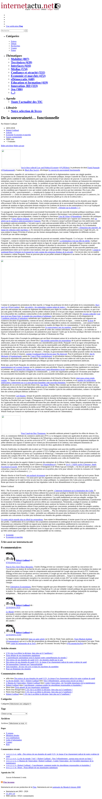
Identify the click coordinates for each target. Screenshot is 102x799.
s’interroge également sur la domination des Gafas (73, 491)
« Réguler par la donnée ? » (68, 208)
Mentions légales (12, 735)
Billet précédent (7, 146)
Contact (9, 742)
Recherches (15, 46)
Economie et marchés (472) (28, 75)
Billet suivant (19, 146)
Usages (14, 48)
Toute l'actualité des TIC (27, 101)
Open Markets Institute (83, 639)
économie (10, 135)
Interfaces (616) (21, 65)
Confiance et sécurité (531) (28, 72)
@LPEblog (64, 168)
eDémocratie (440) (22, 79)
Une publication (14, 26)
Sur (44, 385)
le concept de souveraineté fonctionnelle (64, 170)
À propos (9, 733)
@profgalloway (49, 464)
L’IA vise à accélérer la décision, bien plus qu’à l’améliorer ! (29, 653)
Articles (9, 132)
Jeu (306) (17, 89)
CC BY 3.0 (10, 794)
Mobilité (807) (20, 59)
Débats (13, 44)
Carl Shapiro (21, 396)
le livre (90, 321)
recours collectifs (89, 314)
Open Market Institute (20, 219)
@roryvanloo (14, 307)
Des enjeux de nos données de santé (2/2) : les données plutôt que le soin (34, 660)
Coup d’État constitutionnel (41, 356)
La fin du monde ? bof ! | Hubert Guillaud (22, 681)
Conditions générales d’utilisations (14, 318)
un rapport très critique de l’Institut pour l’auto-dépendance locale (39, 369)
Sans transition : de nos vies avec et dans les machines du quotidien (32, 667)
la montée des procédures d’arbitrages (36, 316)
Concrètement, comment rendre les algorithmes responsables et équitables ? (52, 685)
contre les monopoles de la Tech (23, 643)
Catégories (5, 704)
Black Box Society (32, 170)
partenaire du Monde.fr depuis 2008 (66, 787)
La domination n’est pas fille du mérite (75, 241)
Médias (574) (19, 69)
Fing (34, 787)
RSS (8, 744)
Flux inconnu (8, 782)
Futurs (13, 50)
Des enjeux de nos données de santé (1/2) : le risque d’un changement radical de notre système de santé (46, 662)
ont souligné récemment (35, 475)
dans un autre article (37, 639)
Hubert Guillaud (12, 130)
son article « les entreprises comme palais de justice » (45, 307)
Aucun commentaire (14, 137)
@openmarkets (12, 641)
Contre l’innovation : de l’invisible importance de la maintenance (70, 683)
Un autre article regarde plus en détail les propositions (22, 519)
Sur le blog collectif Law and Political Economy (40, 168)
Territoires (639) (21, 62)
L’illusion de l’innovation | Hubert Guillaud (23, 683)
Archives (4, 723)
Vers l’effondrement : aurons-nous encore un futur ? (63, 681)
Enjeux (14, 41)
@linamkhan (76, 216)
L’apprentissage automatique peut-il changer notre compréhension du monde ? (36, 658)
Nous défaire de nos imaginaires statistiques (23, 655)
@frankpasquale (8, 170)
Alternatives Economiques (20, 587)
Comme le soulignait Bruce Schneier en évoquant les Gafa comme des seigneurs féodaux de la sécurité (51, 251)
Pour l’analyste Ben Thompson (33, 433)
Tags (3, 708)
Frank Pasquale (93, 168)
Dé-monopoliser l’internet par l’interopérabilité (24, 664)
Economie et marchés (22, 135)
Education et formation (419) (29, 82)
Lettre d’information (14, 740)
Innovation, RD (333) (24, 86)
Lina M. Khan (64, 216)
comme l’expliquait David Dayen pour (46, 354)
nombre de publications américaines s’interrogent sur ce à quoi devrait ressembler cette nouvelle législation (48, 381)
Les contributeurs (13, 738)
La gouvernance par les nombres (58, 327)
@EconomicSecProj (75, 643)
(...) (13, 92)
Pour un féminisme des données (18, 669)
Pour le (19, 567)
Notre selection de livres (26, 111)
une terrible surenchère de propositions (56, 340)
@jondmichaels (15, 356)
